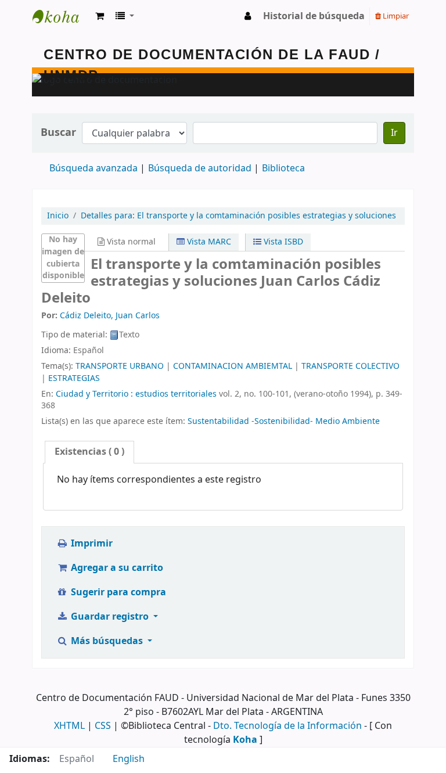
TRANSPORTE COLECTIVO (350, 366)
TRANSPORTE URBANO (119, 366)
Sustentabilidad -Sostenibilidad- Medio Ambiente (284, 421)
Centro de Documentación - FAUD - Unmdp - (62, 16)
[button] (100, 16)
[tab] (89, 452)
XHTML (69, 726)
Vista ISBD (282, 242)
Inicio (58, 216)
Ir (394, 133)
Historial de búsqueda (314, 16)
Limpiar (395, 15)
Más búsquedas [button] (107, 641)
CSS (103, 726)
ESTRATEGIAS (74, 378)
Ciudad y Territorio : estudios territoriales (136, 394)
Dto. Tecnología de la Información (287, 726)
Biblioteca (283, 168)
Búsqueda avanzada (93, 168)
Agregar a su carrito (116, 568)
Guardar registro (110, 617)
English (129, 759)
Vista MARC (208, 242)
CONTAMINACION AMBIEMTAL (232, 366)
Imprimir (91, 544)
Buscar (58, 133)
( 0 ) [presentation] (89, 452)
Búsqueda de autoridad (199, 168)
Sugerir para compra (117, 592)
